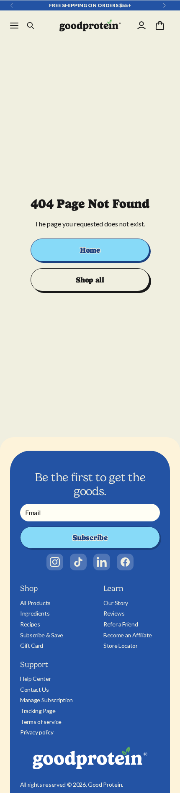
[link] (55, 562)
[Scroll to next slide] (164, 5)
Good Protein (105, 784)
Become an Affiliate (127, 635)
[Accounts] (141, 25)
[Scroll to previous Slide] (11, 5)
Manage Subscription (46, 699)
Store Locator (120, 645)
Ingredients (34, 613)
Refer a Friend (120, 624)
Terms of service (41, 721)
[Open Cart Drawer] (160, 25)
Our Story (115, 602)
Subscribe (89, 537)
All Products (35, 602)
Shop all (90, 279)
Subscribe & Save (41, 635)
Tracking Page (38, 710)
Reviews (114, 613)
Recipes (30, 624)
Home (90, 250)
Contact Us (34, 689)
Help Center (35, 678)
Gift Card (31, 645)
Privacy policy (37, 732)
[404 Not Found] (90, 25)
